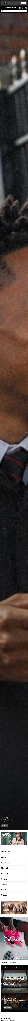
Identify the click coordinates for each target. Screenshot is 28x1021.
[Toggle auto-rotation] (7, 818)
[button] (2, 3)
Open (23, 3)
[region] (14, 938)
